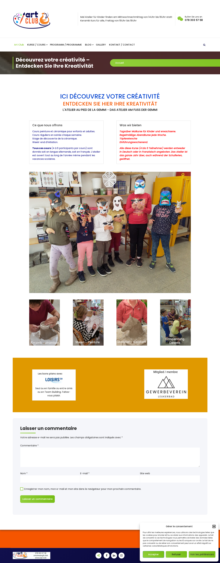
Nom (24, 473)
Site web (145, 473)
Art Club (19, 44)
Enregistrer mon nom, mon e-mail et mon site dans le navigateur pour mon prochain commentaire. (82, 489)
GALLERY (101, 44)
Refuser (176, 554)
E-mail (84, 473)
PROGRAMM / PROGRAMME (66, 44)
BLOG (88, 44)
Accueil (119, 63)
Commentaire (29, 445)
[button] (214, 526)
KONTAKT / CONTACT (122, 44)
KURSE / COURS (36, 44)
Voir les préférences (202, 554)
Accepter (153, 554)
